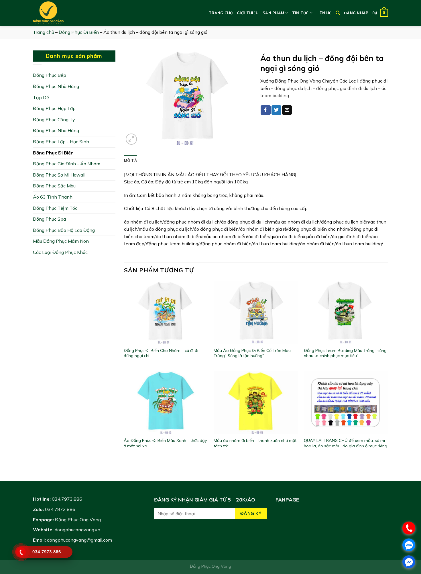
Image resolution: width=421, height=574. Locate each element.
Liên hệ (324, 13)
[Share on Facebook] (265, 110)
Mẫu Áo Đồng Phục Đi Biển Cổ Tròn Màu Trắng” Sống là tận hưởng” (252, 353)
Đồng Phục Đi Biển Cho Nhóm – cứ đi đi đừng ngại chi (161, 353)
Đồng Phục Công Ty (54, 119)
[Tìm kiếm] (338, 12)
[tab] (130, 160)
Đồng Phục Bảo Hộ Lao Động (64, 230)
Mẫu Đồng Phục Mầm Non (61, 241)
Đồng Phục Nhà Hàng (56, 86)
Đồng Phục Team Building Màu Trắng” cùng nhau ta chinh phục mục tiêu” (345, 353)
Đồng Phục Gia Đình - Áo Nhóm (66, 163)
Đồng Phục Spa (49, 219)
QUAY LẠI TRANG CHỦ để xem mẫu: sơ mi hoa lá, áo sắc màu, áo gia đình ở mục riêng (345, 443)
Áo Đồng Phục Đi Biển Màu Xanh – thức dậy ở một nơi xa (165, 443)
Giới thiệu (248, 13)
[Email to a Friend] (287, 110)
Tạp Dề (41, 97)
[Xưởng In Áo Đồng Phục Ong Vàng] (61, 13)
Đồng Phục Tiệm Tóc (55, 208)
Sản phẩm (273, 13)
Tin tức (300, 13)
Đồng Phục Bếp (49, 75)
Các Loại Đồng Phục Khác (60, 252)
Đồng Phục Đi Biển (79, 32)
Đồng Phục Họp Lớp (54, 108)
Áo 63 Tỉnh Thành (52, 197)
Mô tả (130, 160)
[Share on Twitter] (276, 110)
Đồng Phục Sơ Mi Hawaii (59, 175)
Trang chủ (221, 13)
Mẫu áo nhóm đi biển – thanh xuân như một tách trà (255, 443)
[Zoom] (131, 139)
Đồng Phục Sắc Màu (54, 186)
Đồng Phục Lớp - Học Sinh (61, 141)
